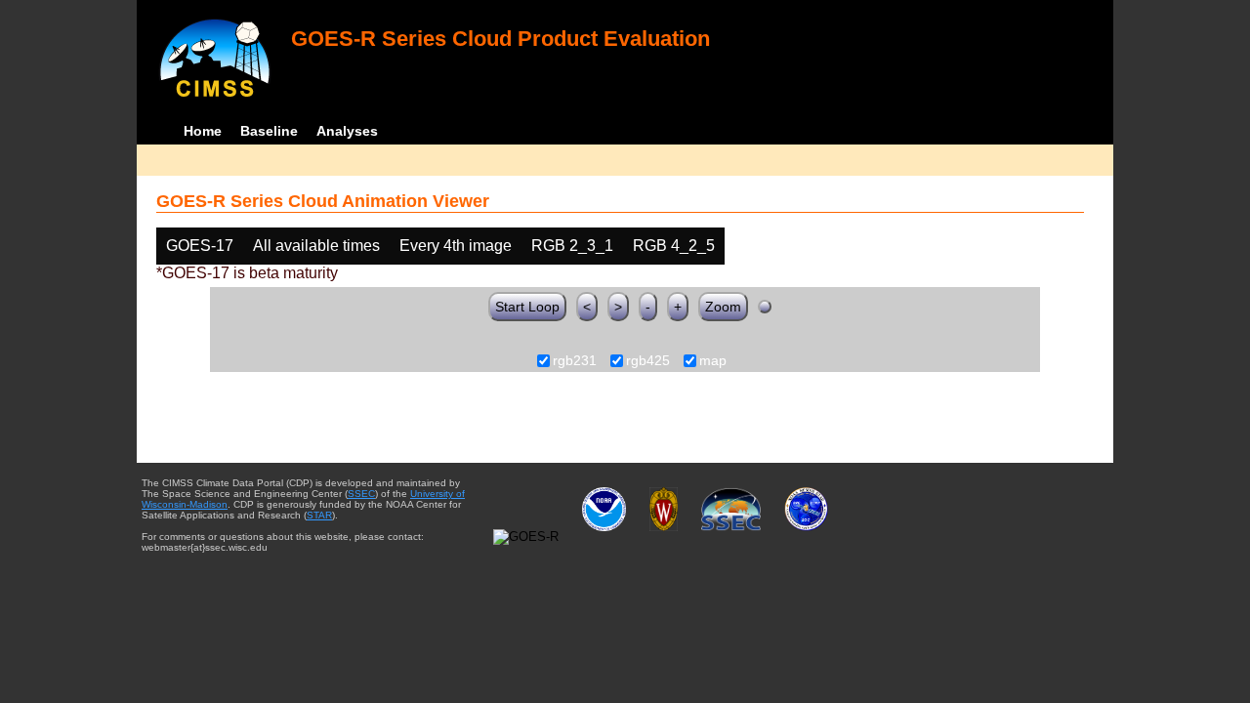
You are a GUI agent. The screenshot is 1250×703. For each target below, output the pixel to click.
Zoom (723, 306)
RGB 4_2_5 (674, 245)
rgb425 (648, 361)
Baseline (269, 131)
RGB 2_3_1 (572, 245)
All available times (316, 245)
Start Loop (527, 306)
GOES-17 (199, 245)
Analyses (347, 131)
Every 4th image (455, 245)
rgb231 (575, 361)
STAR (319, 515)
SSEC (361, 493)
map (713, 361)
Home (203, 131)
